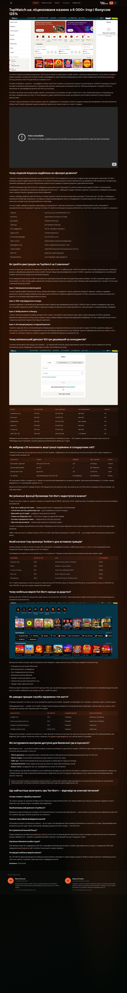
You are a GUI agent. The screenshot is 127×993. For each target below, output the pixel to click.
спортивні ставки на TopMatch (29, 333)
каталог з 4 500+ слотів (21, 281)
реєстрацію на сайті (16, 330)
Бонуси (57, 3)
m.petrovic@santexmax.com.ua (27, 890)
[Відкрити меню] (11, 3)
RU (115, 3)
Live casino (66, 3)
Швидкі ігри (76, 3)
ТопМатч (113, 74)
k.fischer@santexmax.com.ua (84, 890)
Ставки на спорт (46, 3)
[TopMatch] (104, 3)
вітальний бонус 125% (33, 453)
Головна (35, 3)
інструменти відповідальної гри (38, 205)
